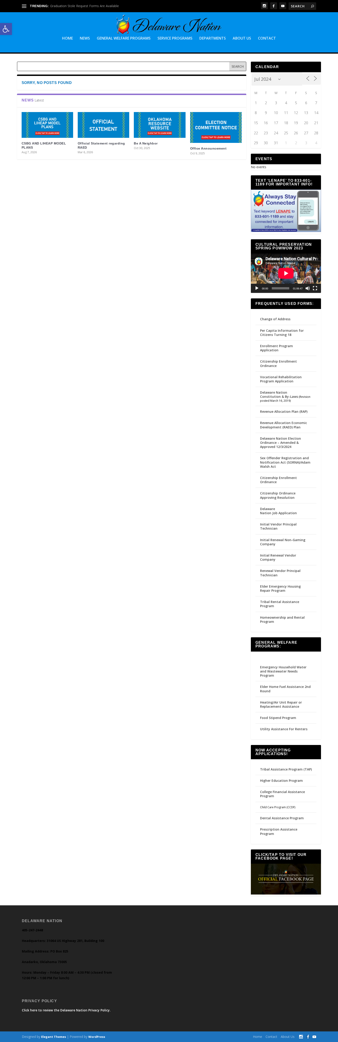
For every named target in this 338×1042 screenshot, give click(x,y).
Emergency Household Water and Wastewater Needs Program (283, 671)
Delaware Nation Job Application (278, 511)
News (85, 38)
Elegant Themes (53, 1037)
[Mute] (307, 288)
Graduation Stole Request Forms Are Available (84, 6)
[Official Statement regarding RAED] (103, 125)
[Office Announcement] (216, 127)
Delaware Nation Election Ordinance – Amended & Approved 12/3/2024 (280, 442)
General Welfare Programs (124, 38)
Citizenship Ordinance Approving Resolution (277, 495)
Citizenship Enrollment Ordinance (278, 363)
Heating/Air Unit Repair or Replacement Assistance (281, 704)
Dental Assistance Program (282, 818)
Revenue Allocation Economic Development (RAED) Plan (283, 425)
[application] (286, 273)
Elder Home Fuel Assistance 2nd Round (285, 688)
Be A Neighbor (146, 143)
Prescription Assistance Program (278, 831)
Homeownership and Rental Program (282, 619)
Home (67, 38)
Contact (267, 38)
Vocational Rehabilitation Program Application (281, 379)
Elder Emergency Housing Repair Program (280, 588)
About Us (242, 38)
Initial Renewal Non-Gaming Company (282, 542)
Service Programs (175, 38)
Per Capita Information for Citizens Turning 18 (282, 332)
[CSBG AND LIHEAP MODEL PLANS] (47, 125)
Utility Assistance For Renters (283, 729)
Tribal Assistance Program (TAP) (286, 769)
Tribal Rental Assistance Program (279, 604)
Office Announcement (208, 148)
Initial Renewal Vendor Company (278, 557)
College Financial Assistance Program (282, 794)
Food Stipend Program (278, 718)
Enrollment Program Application (276, 348)
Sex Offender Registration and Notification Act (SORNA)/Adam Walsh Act (285, 462)
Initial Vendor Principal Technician (278, 526)
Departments (212, 38)
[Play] (257, 288)
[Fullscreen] (315, 288)
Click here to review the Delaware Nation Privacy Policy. (66, 1010)
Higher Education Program (281, 780)
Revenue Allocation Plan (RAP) (283, 411)
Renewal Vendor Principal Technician (280, 573)
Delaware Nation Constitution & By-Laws (279, 394)
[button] (6, 29)
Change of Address (275, 319)
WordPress (96, 1037)
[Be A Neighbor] (159, 125)
